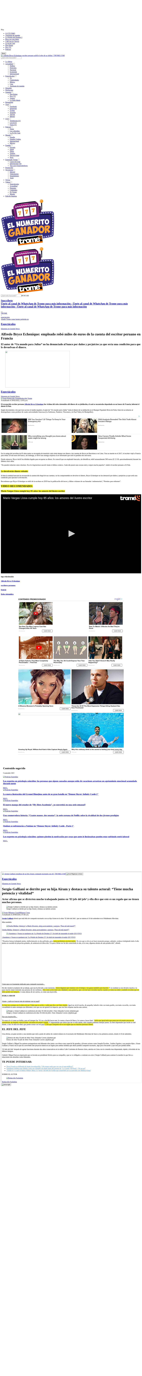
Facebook (13, 106)
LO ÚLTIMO (10, 33)
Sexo (11, 157)
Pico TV (8, 47)
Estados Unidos (15, 139)
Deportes (8, 88)
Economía (13, 72)
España (12, 137)
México (12, 143)
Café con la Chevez (12, 41)
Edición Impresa (11, 196)
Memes (12, 116)
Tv (11, 78)
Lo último (8, 62)
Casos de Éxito (15, 162)
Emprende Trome (11, 160)
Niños (12, 151)
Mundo (7, 135)
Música (12, 82)
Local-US (13, 123)
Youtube (13, 112)
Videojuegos (14, 174)
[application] (71, 533)
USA (7, 119)
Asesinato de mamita (12, 35)
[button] (25, 296)
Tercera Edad (14, 155)
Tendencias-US (15, 121)
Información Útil (15, 164)
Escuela (12, 147)
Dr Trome (13, 192)
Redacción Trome (26, 398)
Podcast (8, 49)
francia (3, 590)
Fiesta (12, 129)
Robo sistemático (7, 594)
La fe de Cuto (10, 43)
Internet (12, 172)
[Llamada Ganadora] (28, 246)
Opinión (8, 92)
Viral (7, 104)
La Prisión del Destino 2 (13, 37)
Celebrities (13, 190)
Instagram (13, 108)
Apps (12, 178)
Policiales (13, 68)
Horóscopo (9, 90)
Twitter (12, 110)
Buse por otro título (12, 39)
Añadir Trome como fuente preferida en (15, 319)
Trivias (7, 180)
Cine (11, 84)
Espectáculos (9, 76)
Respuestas (9, 102)
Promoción (9, 168)
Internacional (14, 74)
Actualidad (9, 64)
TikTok (12, 114)
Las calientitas (15, 131)
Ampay (12, 98)
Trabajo (12, 153)
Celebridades (14, 80)
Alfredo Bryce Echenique (10, 581)
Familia (8, 145)
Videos (7, 182)
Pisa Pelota (9, 45)
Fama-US (13, 125)
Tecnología (9, 170)
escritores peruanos (8, 585)
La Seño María (15, 100)
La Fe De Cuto (15, 133)
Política (12, 66)
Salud (12, 149)
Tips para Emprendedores (19, 166)
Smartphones (14, 176)
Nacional (13, 70)
